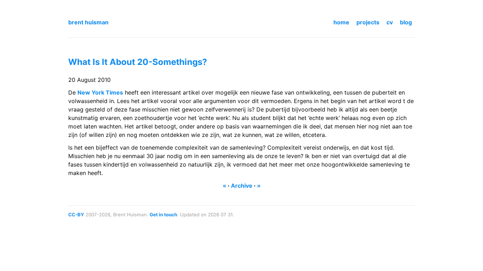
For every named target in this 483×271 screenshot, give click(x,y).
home (341, 22)
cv (389, 22)
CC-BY (76, 214)
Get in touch (163, 214)
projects (367, 22)
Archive (241, 185)
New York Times (100, 92)
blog (406, 22)
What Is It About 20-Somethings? (137, 62)
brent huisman (88, 22)
